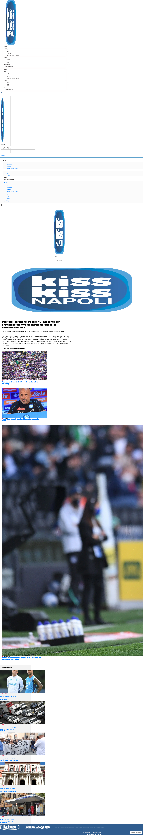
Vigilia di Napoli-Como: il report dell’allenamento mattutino (8, 698)
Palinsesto (9, 51)
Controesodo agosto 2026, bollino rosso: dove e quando (9, 729)
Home (5, 46)
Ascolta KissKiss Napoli (13, 55)
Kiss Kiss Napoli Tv (9, 66)
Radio (5, 48)
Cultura (8, 62)
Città (8, 61)
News (5, 57)
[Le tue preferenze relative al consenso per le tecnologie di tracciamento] (136, 832)
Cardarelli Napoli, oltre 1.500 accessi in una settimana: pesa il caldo (8, 790)
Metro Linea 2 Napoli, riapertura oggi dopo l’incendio (7, 821)
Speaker (9, 53)
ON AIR (3, 156)
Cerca (3, 144)
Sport (8, 59)
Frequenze (7, 64)
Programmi (9, 50)
